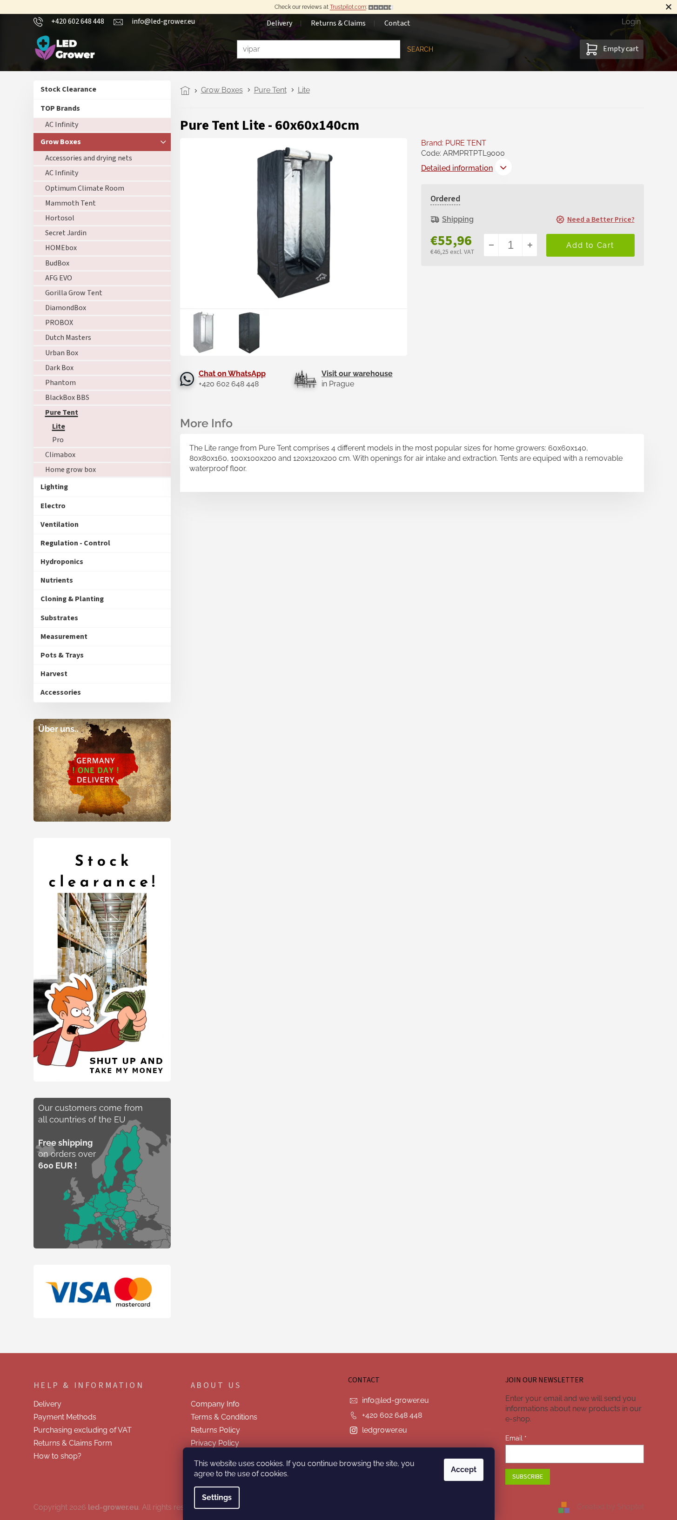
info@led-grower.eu (395, 1400)
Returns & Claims (338, 23)
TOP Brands (60, 108)
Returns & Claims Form (73, 1443)
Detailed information (457, 168)
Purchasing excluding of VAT (83, 1430)
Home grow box (70, 470)
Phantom (60, 383)
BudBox (57, 263)
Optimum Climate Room (84, 188)
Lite (58, 426)
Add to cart (590, 245)
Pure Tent (61, 412)
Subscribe (527, 1476)
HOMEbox (61, 248)
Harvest (53, 674)
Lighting (54, 487)
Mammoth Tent (70, 203)
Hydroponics (61, 562)
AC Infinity (61, 124)
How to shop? (57, 1456)
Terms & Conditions (224, 1417)
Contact (397, 23)
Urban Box (61, 353)
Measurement (63, 636)
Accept (463, 1469)
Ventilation (59, 524)
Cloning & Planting (72, 599)
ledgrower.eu (384, 1430)
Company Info (215, 1404)
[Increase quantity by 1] (529, 245)
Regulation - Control (75, 543)
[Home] (187, 91)
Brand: (453, 143)
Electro (53, 506)
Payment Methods (65, 1417)
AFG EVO (58, 278)
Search (420, 49)
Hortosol (59, 218)
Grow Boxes (60, 142)
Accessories (60, 692)
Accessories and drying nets (88, 158)
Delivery (279, 23)
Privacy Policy (215, 1443)
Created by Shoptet (610, 1506)
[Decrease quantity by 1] (491, 245)
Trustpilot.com (348, 7)
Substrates (59, 618)
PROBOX (59, 323)
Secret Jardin (66, 233)
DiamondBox (65, 308)
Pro (58, 440)
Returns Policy (215, 1430)
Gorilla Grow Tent (73, 293)
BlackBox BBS (67, 397)
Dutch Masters (68, 337)
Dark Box (59, 368)
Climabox (60, 455)
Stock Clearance (68, 89)
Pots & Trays (62, 655)
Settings (217, 1497)
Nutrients (56, 580)
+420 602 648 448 (392, 1415)
